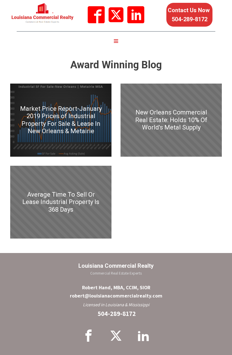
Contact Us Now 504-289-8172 (189, 15)
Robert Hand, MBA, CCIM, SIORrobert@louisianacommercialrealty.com (116, 291)
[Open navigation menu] (116, 41)
